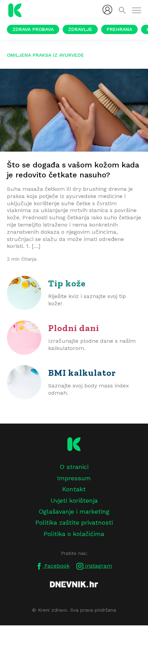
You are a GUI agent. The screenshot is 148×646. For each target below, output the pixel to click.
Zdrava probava (33, 29)
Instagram (97, 565)
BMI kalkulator (82, 372)
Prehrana (119, 29)
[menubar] (107, 9)
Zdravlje (80, 29)
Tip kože (67, 283)
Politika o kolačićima (74, 533)
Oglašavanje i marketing (74, 511)
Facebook (56, 565)
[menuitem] (107, 9)
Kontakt (74, 489)
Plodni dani (73, 327)
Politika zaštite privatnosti (74, 522)
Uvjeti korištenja (74, 500)
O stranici (74, 466)
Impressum (74, 478)
